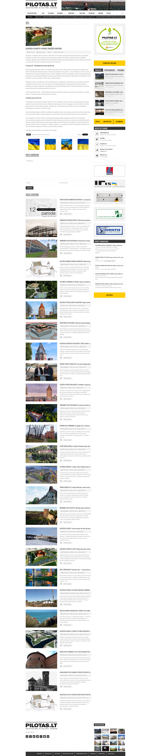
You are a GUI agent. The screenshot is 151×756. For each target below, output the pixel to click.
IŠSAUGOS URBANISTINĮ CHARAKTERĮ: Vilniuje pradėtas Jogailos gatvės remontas (109, 265)
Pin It (79, 134)
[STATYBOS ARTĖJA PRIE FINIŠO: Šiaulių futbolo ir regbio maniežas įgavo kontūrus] (105, 737)
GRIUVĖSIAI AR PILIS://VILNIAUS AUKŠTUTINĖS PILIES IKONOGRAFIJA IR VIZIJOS (75, 695)
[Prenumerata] (27, 736)
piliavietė (44, 134)
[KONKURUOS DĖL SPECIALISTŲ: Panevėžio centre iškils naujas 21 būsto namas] (113, 737)
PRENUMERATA (104, 132)
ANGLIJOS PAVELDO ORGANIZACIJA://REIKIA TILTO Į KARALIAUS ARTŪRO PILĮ (75, 611)
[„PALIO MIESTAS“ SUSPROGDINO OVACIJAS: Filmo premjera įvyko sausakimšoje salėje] (105, 748)
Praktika (71, 13)
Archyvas (101, 753)
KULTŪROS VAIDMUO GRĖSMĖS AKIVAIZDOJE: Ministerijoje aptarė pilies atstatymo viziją (75, 261)
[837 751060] (41, 736)
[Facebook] (30, 736)
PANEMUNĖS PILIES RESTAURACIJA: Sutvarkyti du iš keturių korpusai (75, 241)
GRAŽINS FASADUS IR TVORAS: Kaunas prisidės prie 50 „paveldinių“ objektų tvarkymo (109, 257)
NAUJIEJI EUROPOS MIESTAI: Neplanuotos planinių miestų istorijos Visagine (91, 17)
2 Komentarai (76, 264)
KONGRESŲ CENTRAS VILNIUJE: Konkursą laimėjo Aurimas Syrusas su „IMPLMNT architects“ (109, 284)
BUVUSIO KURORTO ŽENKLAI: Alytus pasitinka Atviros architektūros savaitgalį (39, 17)
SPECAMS (121, 70)
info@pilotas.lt (103, 151)
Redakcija (48, 753)
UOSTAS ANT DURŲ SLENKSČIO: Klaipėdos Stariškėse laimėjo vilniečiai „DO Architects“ (114, 110)
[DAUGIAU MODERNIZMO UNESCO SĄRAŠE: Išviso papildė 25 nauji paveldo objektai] (121, 737)
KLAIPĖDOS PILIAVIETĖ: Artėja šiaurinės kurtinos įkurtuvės (75, 528)
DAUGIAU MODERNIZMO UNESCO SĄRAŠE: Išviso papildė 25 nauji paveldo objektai (109, 274)
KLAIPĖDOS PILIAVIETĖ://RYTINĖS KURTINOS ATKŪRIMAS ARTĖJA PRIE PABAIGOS (75, 590)
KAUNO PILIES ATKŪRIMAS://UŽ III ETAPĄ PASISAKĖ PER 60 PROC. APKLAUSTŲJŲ (75, 652)
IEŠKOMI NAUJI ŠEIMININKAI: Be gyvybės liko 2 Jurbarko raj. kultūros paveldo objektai (75, 426)
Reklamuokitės (68, 753)
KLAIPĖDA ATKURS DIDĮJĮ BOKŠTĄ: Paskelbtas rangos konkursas (75, 385)
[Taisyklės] (48, 736)
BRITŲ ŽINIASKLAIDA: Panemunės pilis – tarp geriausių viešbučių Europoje (75, 570)
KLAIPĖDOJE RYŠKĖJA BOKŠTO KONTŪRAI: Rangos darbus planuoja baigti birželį (75, 302)
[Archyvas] (44, 736)
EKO (43, 13)
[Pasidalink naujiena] (34, 736)
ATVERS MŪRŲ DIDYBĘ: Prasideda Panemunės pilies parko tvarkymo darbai (75, 446)
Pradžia (39, 753)
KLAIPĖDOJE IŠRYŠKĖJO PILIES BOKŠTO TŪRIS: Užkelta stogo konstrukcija (75, 343)
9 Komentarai (74, 572)
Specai (109, 13)
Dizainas (60, 13)
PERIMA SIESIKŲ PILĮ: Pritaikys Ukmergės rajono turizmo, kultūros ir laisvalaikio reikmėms (75, 487)
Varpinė (100, 13)
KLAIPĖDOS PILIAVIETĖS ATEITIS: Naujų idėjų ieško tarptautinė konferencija (75, 549)
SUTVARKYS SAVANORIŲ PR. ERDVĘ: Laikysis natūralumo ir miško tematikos (75, 282)
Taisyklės (111, 753)
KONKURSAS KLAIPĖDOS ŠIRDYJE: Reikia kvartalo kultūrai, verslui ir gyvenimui (75, 220)
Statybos (51, 13)
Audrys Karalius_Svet (83, 697)
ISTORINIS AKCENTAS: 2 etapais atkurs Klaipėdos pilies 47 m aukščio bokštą (75, 467)
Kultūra (82, 13)
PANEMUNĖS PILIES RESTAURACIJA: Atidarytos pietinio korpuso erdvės (75, 405)
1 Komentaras (74, 326)
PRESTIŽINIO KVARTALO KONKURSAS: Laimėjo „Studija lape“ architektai (109, 245)
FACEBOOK (103, 144)
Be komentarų (41, 52)
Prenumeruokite (81, 753)
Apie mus (57, 753)
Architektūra (32, 13)
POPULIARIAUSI (110, 70)
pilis (48, 134)
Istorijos (92, 13)
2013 (27, 22)
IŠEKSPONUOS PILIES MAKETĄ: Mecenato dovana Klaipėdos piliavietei (75, 323)
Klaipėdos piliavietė (37, 134)
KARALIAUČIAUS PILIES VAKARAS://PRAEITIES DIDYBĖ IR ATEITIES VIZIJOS (75, 672)
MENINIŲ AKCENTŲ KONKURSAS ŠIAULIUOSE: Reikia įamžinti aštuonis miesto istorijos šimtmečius (114, 83)
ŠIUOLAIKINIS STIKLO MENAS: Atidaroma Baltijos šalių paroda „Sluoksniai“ (114, 92)
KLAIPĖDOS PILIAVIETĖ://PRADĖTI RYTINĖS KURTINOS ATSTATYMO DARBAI (75, 631)
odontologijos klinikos (109, 261)
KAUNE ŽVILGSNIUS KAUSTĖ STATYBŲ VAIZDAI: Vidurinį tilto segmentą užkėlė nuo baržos (114, 74)
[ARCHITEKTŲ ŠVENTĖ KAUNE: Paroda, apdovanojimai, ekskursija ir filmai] (113, 748)
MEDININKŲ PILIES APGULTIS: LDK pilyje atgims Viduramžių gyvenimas (75, 508)
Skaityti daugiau (67, 214)
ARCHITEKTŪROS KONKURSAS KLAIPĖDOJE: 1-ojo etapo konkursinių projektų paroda (75, 200)
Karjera (93, 753)
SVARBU (102, 138)
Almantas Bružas (60, 52)
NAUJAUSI (98, 70)
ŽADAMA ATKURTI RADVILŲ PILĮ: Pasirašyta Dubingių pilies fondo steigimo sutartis (75, 364)
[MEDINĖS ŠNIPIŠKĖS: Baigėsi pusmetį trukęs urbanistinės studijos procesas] (113, 742)
